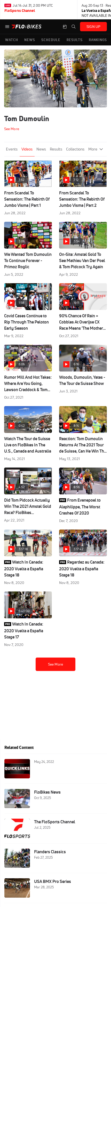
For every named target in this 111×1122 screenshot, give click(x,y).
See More (55, 664)
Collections (75, 149)
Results (56, 149)
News (41, 149)
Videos (27, 149)
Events (12, 149)
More (92, 149)
